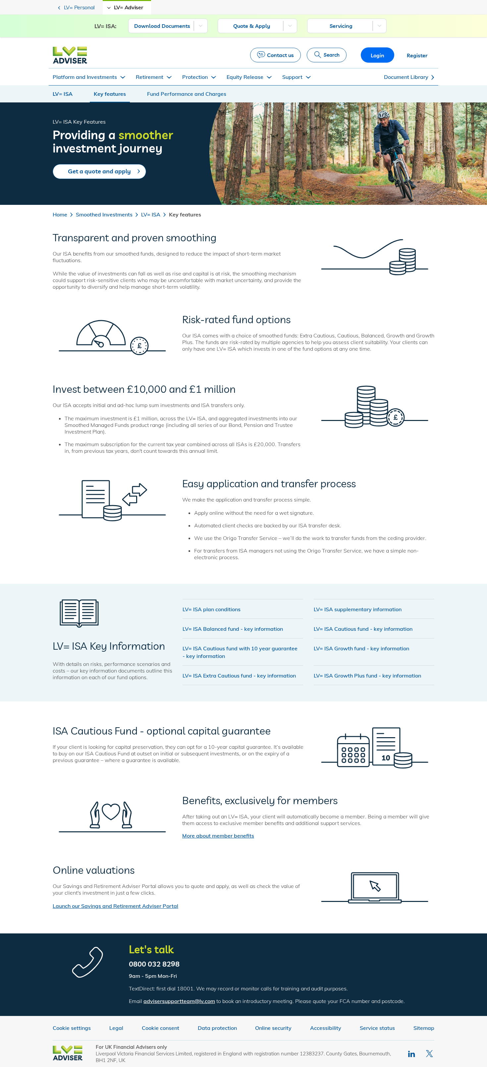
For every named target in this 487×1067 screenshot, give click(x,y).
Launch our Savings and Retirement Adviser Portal (115, 906)
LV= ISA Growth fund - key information (361, 648)
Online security (273, 1028)
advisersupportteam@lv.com (179, 1001)
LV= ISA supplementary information (358, 609)
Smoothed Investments (104, 214)
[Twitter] (430, 1053)
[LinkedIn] (412, 1053)
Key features (110, 93)
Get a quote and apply (99, 171)
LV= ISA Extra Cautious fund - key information (239, 675)
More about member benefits (218, 835)
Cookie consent (160, 1028)
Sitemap (423, 1028)
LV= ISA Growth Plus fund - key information (367, 675)
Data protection (217, 1028)
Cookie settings (72, 1028)
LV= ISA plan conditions (212, 609)
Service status (377, 1028)
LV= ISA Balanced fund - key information (233, 628)
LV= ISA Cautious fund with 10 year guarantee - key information (240, 652)
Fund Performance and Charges (186, 93)
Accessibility (325, 1028)
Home (60, 214)
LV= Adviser (128, 7)
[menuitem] (168, 26)
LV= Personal (79, 7)
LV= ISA (63, 93)
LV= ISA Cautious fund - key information (363, 628)
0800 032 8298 (154, 964)
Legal (116, 1028)
